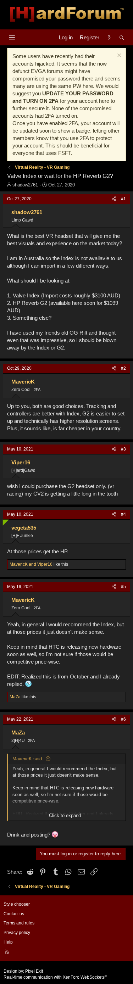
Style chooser (17, 904)
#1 (123, 198)
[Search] (122, 37)
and (31, 564)
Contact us (14, 913)
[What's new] (109, 37)
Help (8, 942)
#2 (123, 368)
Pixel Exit (34, 971)
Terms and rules (19, 923)
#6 (123, 719)
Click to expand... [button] (67, 815)
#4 (123, 514)
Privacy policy (17, 932)
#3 (123, 449)
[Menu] (12, 37)
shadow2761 (25, 185)
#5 (123, 586)
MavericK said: (27, 758)
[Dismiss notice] (118, 56)
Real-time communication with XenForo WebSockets (55, 977)
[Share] (114, 199)
